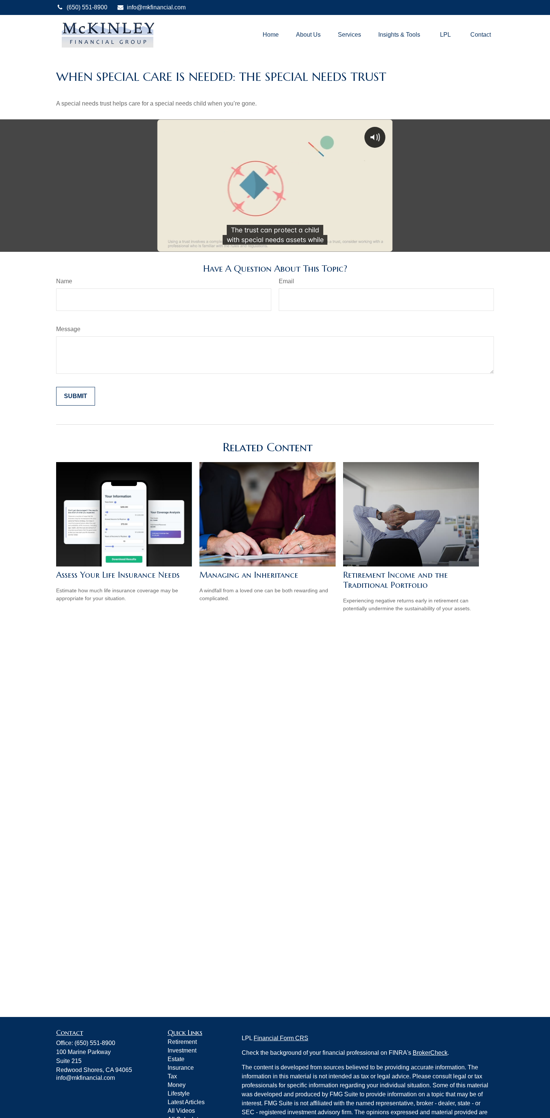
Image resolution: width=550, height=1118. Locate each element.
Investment (182, 1050)
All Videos (181, 1111)
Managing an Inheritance (248, 575)
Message (68, 329)
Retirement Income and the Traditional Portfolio (395, 580)
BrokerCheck (430, 1053)
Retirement (182, 1042)
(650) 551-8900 (87, 7)
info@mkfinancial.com (156, 7)
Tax (172, 1076)
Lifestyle (179, 1093)
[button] (271, 34)
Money (177, 1085)
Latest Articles (186, 1102)
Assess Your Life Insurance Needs (118, 575)
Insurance (181, 1067)
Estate (176, 1059)
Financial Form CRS (281, 1038)
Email (286, 281)
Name (64, 281)
